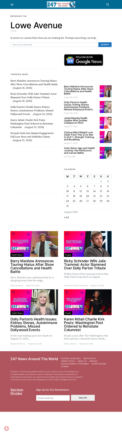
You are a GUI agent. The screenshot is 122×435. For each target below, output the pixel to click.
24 (67, 200)
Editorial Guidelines (71, 358)
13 (87, 191)
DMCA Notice (89, 358)
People (68, 255)
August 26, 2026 (71, 97)
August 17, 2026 (70, 126)
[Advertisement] (34, 170)
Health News (17, 255)
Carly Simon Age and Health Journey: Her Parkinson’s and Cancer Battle (79, 150)
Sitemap (65, 366)
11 (74, 191)
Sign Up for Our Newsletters (52, 391)
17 (67, 196)
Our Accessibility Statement (75, 364)
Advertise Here (99, 364)
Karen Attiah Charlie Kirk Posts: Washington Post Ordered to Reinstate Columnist (31, 123)
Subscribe (83, 398)
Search (105, 45)
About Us (82, 361)
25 (74, 200)
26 (80, 200)
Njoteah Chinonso (17, 344)
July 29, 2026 (69, 156)
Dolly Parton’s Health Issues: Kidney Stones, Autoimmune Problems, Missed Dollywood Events (31, 110)
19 (81, 196)
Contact (93, 361)
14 (94, 191)
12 (81, 191)
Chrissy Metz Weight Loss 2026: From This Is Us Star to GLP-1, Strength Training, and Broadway (79, 136)
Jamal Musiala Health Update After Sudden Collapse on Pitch (75, 120)
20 (87, 196)
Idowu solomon (16, 285)
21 (94, 196)
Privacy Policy (68, 361)
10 (67, 191)
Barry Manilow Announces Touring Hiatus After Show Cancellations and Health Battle (78, 90)
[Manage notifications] (6, 428)
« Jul (66, 217)
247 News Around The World (76, 285)
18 (74, 196)
